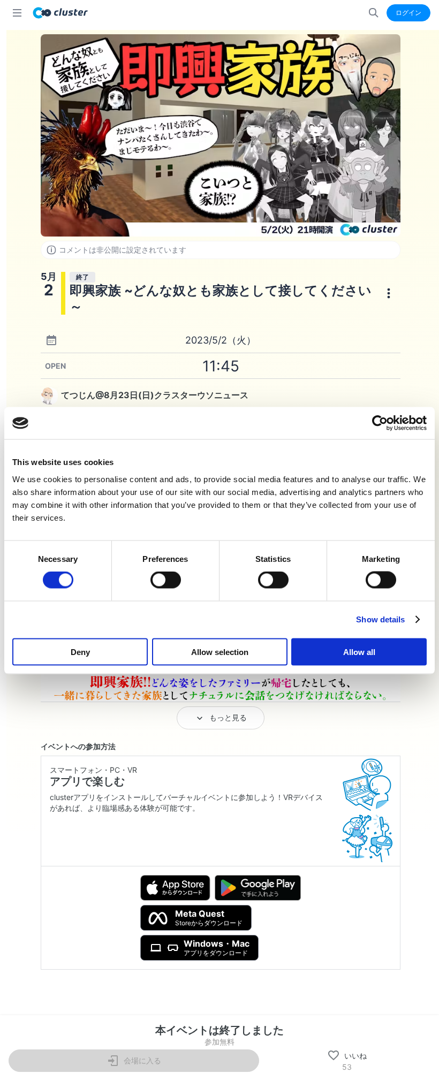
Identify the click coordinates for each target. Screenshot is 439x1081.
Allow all (359, 651)
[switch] (165, 580)
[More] (388, 293)
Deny (80, 651)
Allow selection (219, 651)
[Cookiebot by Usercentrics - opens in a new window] (380, 423)
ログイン (408, 13)
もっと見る (228, 717)
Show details (380, 619)
